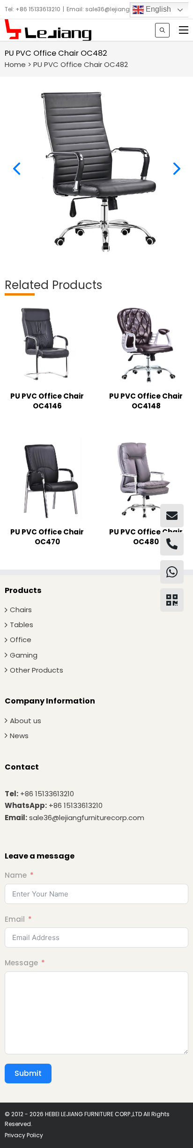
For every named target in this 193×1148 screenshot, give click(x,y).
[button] (16, 168)
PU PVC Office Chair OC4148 (146, 401)
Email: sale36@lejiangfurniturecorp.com (124, 9)
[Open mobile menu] (183, 30)
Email (15, 919)
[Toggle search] (162, 30)
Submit (28, 1073)
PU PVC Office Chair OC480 (146, 537)
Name (16, 875)
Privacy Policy (24, 1135)
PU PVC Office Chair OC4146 (47, 401)
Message (21, 963)
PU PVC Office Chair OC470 (47, 537)
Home (15, 64)
